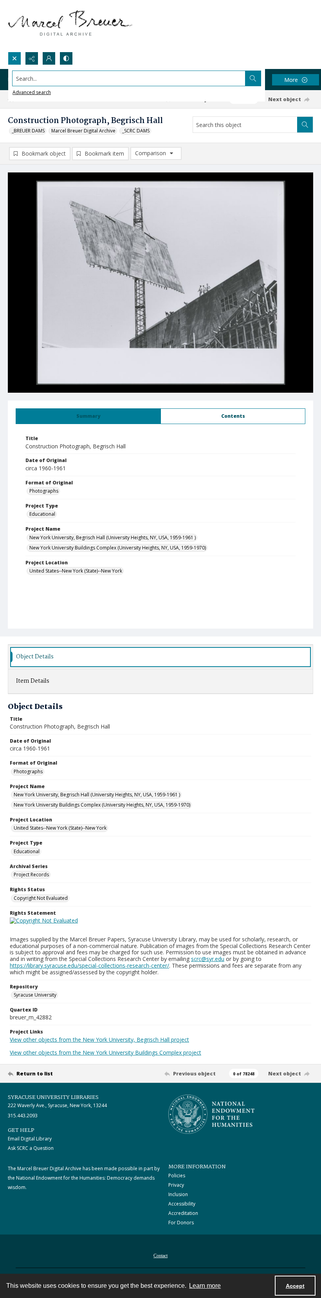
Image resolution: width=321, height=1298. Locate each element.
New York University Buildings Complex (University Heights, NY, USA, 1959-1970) (117, 547)
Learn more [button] (205, 1285)
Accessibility (181, 1203)
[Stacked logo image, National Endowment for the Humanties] (211, 1114)
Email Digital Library (30, 1138)
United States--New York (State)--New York (75, 570)
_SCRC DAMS (136, 130)
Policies (176, 1175)
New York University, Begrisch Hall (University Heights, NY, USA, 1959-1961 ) (112, 537)
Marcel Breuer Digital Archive (83, 130)
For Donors (181, 1222)
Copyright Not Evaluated (41, 898)
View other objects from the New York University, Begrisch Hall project (99, 1039)
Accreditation (183, 1213)
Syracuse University (35, 995)
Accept (295, 1286)
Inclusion (178, 1194)
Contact (160, 1255)
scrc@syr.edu (207, 959)
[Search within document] (305, 124)
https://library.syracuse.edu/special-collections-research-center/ (89, 965)
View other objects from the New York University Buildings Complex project (105, 1052)
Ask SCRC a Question (31, 1148)
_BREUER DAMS (28, 130)
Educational (42, 514)
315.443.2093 (23, 1115)
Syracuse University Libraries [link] (53, 1097)
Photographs (43, 491)
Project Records (31, 874)
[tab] (88, 416)
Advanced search (32, 92)
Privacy (176, 1185)
